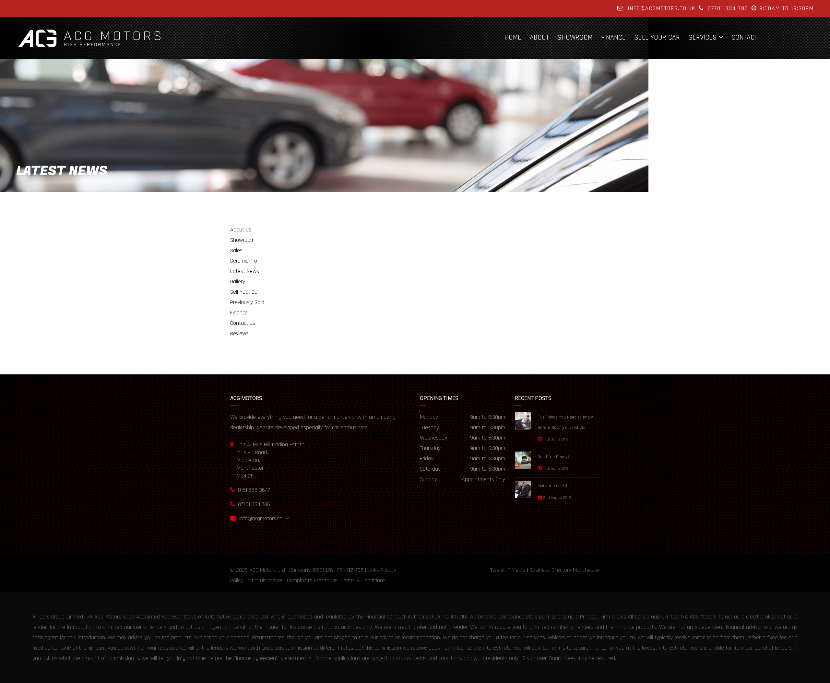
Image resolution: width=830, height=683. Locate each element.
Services (702, 37)
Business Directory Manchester (564, 570)
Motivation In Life (554, 486)
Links (373, 570)
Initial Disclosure (264, 580)
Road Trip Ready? (554, 457)
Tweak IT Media (507, 570)
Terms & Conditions (363, 580)
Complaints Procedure (312, 580)
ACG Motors (262, 570)
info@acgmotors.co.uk (661, 8)
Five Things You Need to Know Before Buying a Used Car (565, 422)
